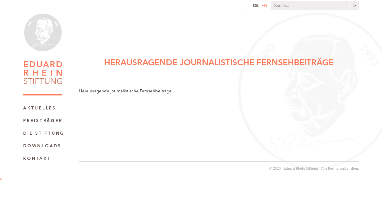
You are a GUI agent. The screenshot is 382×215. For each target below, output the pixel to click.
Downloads (42, 146)
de (256, 6)
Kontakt (37, 159)
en (264, 6)
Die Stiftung (44, 134)
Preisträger (42, 121)
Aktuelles (39, 108)
